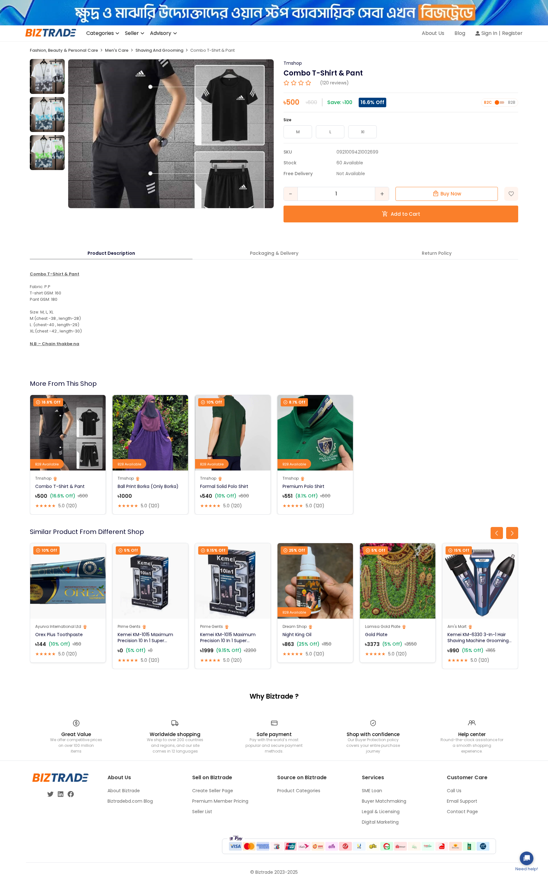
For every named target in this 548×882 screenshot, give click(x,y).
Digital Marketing (380, 822)
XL (362, 132)
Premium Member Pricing (220, 801)
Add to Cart (405, 214)
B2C (488, 102)
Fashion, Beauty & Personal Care (64, 50)
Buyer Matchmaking (384, 801)
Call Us (454, 790)
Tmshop (293, 63)
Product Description (111, 253)
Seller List (202, 811)
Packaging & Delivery (274, 253)
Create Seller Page (212, 790)
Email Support (462, 801)
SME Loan (372, 790)
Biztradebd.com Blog (130, 801)
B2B (511, 102)
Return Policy (437, 253)
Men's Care (116, 50)
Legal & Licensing (381, 811)
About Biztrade (124, 790)
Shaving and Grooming (159, 50)
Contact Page (462, 811)
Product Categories (298, 790)
